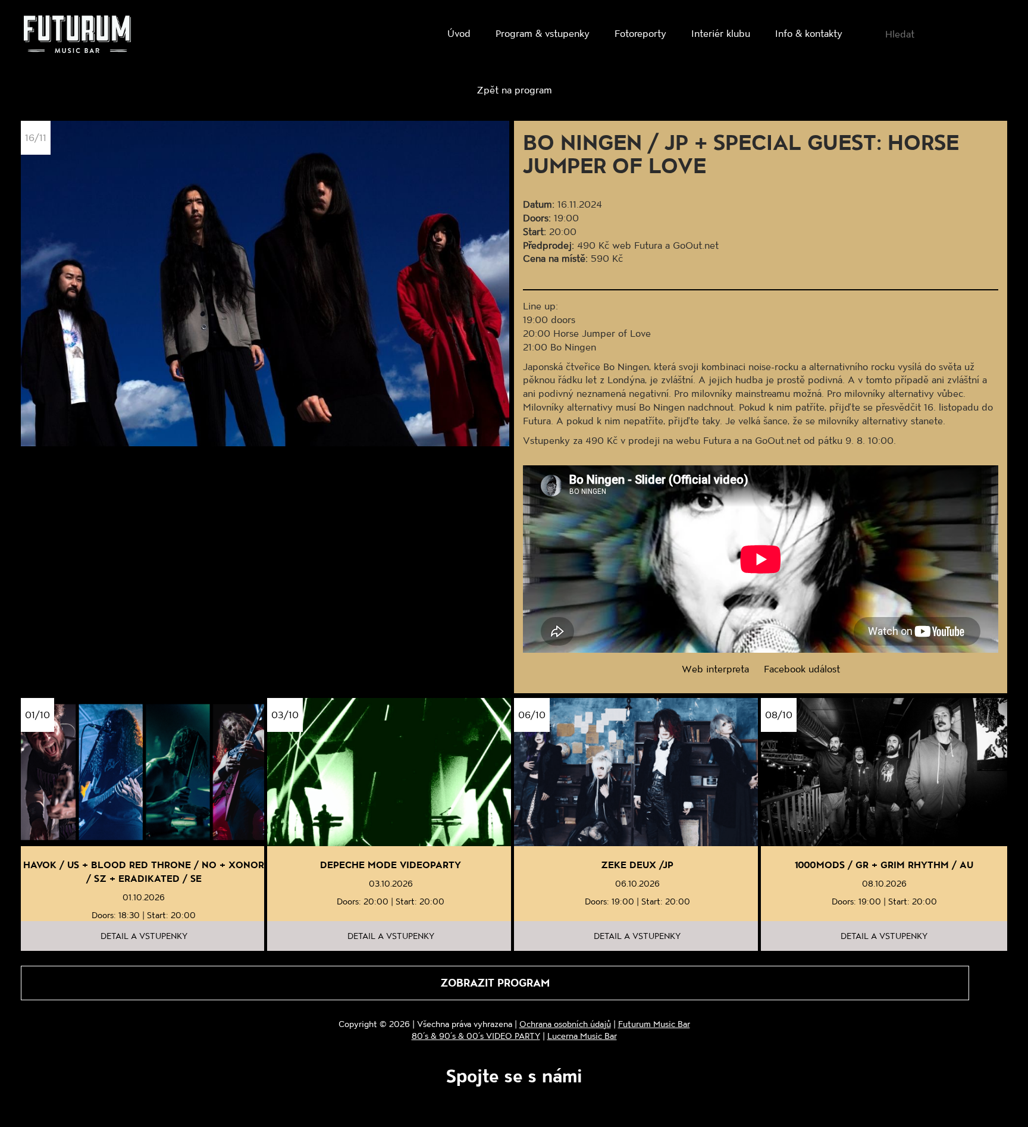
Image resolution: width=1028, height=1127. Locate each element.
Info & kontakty (808, 33)
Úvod (459, 33)
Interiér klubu (720, 33)
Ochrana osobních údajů (565, 1024)
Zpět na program (514, 89)
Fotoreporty (640, 33)
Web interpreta (715, 668)
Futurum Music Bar (654, 1024)
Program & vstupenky (543, 33)
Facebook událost (802, 668)
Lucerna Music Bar (582, 1036)
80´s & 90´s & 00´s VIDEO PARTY (476, 1036)
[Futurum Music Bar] (77, 36)
